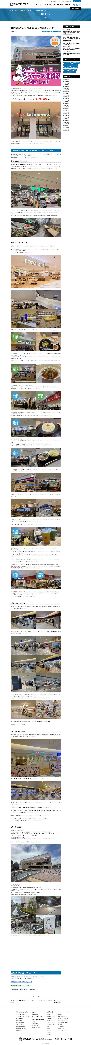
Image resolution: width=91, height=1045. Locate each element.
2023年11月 (66, 127)
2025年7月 (66, 93)
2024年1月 (66, 123)
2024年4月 (66, 118)
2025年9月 (66, 89)
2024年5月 (66, 117)
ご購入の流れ (19, 1030)
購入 (50, 4)
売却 (54, 4)
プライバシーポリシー (63, 1030)
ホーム (11, 10)
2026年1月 (66, 83)
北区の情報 (72, 72)
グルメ (54, 31)
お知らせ (49, 1014)
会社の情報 (74, 65)
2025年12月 (66, 84)
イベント (66, 72)
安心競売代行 (35, 1025)
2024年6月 (66, 115)
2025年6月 (66, 95)
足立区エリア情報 (50, 1024)
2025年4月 (66, 98)
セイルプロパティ (50, 1020)
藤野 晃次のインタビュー (63, 1016)
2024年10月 (66, 108)
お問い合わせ (61, 1028)
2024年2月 (66, 122)
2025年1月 (66, 103)
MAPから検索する (20, 1022)
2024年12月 (66, 105)
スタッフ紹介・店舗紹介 (63, 1022)
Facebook (49, 1030)
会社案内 (67, 4)
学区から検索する (20, 1024)
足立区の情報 (45, 31)
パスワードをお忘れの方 (37, 1016)
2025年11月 (66, 86)
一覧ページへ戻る (36, 996)
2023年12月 (66, 125)
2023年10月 (66, 129)
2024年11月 (66, 106)
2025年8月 (66, 91)
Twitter (48, 1028)
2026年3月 (66, 79)
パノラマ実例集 (19, 1018)
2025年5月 (66, 96)
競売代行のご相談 (36, 1027)
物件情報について (50, 1016)
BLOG (48, 1026)
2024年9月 (66, 110)
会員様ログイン (77, 1)
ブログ (15, 10)
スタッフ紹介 (60, 4)
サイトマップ (61, 1026)
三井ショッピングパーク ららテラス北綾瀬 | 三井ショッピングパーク (26, 842)
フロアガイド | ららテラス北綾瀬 (18, 724)
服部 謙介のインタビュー (63, 1018)
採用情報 (60, 1024)
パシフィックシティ (51, 1022)
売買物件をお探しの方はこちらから (21, 982)
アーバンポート (67, 62)
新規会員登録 (35, 1014)
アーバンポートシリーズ (42, 4)
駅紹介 (59, 31)
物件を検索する (19, 1020)
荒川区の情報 (74, 67)
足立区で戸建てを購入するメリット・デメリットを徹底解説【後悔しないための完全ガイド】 (71, 39)
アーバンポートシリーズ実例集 (22, 1016)
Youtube (48, 1034)
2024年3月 (66, 120)
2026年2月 (66, 81)
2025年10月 (66, 88)
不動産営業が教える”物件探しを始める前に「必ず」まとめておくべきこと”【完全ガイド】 (71, 33)
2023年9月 (66, 130)
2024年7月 (66, 113)
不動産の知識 (76, 62)
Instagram (49, 1032)
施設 (51, 31)
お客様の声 (66, 67)
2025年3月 (66, 100)
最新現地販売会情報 (20, 1026)
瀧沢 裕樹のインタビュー (63, 1020)
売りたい (34, 1021)
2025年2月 (66, 101)
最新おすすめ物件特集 (21, 1028)
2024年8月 (66, 112)
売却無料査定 (35, 1023)
